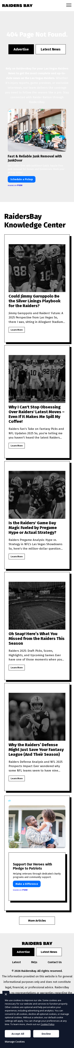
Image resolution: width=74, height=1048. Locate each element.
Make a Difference (26, 883)
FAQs (34, 962)
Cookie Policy (47, 1024)
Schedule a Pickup (21, 179)
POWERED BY (15, 185)
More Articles (37, 920)
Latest (16, 962)
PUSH (68, 1045)
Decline (46, 1033)
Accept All (18, 1033)
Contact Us (55, 962)
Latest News (51, 49)
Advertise (21, 49)
